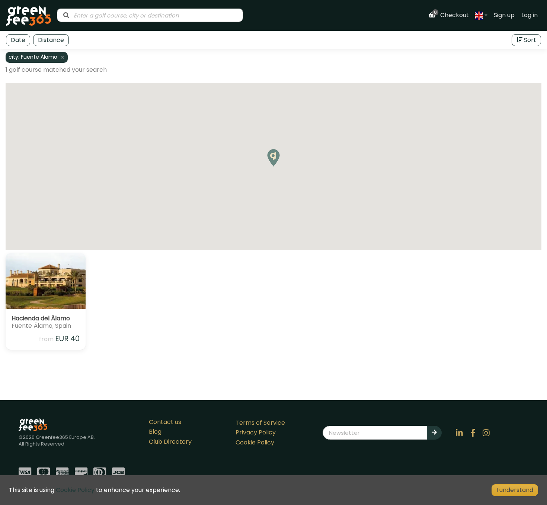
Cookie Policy (255, 442)
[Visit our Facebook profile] (473, 432)
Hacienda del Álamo (41, 318)
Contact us (165, 422)
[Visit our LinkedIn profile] (459, 432)
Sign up (504, 15)
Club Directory (170, 441)
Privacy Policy (256, 432)
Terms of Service (260, 422)
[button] (273, 157)
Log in (529, 15)
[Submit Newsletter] (434, 432)
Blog (155, 431)
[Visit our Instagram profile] (486, 432)
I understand (514, 490)
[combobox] (150, 15)
